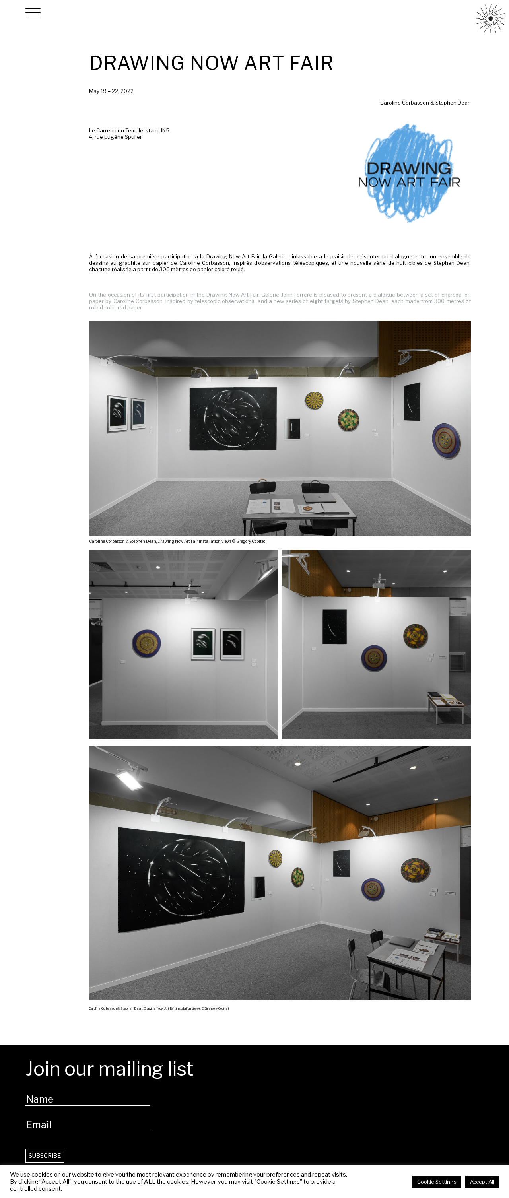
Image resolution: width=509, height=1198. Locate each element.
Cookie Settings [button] (437, 1182)
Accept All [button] (482, 1182)
